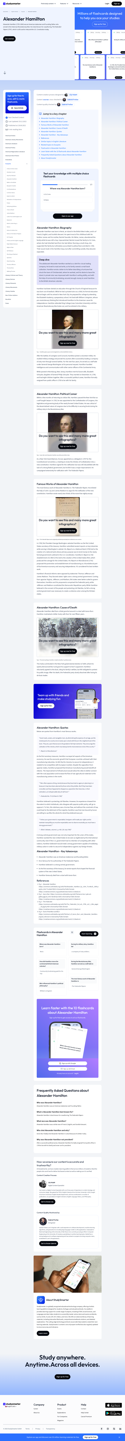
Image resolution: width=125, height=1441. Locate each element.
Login (107, 3)
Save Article (18, 108)
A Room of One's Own (12, 169)
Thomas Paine (10, 268)
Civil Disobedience (11, 189)
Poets (7, 303)
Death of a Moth (11, 196)
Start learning (87, 934)
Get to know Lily (47, 1202)
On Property (10, 237)
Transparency (50, 1429)
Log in (76, 1073)
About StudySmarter (48, 158)
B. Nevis (46, 200)
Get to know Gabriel (48, 1243)
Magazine (60, 1420)
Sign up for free (100, 24)
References (45, 138)
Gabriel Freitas (72, 99)
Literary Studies (10, 291)
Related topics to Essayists (51, 145)
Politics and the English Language (15, 240)
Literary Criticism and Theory (14, 275)
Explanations (61, 1413)
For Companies (62, 1416)
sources (46, 99)
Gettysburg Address (12, 206)
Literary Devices (10, 279)
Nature (8, 227)
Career (36, 1409)
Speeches (9, 258)
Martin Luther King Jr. (12, 223)
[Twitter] (114, 1428)
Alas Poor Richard (11, 175)
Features (63, 4)
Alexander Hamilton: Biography (52, 118)
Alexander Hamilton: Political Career (54, 121)
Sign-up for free (62, 1377)
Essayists (8, 164)
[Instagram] (107, 1428)
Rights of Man (10, 247)
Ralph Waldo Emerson (12, 244)
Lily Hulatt (73, 95)
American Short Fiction (12, 156)
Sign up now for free (67, 343)
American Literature (11, 144)
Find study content (47, 4)
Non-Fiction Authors (11, 295)
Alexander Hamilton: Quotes (51, 131)
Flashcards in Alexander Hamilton (53, 148)
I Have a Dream (10, 210)
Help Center (85, 1413)
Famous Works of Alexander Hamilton (55, 125)
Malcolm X (9, 220)
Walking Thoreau (11, 271)
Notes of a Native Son (12, 230)
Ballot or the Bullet (11, 182)
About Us (37, 1413)
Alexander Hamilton (12, 179)
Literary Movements (11, 287)
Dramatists (8, 160)
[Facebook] (101, 1428)
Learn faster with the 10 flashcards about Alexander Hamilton (63, 151)
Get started (9, 39)
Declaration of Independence (14, 199)
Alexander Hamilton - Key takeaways (54, 135)
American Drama (10, 136)
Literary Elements (10, 283)
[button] (5, 72)
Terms (27, 1429)
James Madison (11, 213)
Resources (76, 4)
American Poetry (10, 148)
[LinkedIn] (120, 1428)
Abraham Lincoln (11, 172)
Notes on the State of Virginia (14, 234)
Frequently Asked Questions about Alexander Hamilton (61, 155)
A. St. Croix (47, 194)
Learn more (43, 1333)
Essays (8, 203)
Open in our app (67, 216)
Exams (59, 1409)
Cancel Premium (86, 1416)
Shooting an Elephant (12, 254)
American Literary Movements (14, 140)
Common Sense (11, 193)
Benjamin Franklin (11, 186)
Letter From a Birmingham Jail (14, 216)
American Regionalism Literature (15, 152)
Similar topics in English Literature (53, 141)
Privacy (37, 1429)
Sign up (117, 3)
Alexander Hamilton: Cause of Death (54, 128)
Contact (83, 1409)
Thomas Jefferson (11, 264)
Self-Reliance (10, 251)
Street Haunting (11, 261)
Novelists (8, 299)
